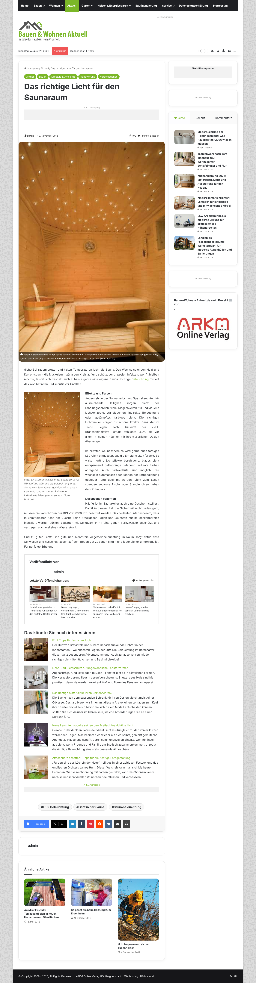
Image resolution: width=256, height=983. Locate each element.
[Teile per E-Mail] (117, 824)
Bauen (38, 5)
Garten (86, 5)
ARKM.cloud (147, 976)
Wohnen (54, 5)
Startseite (32, 68)
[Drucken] (126, 824)
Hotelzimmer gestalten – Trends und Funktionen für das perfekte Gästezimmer (43, 610)
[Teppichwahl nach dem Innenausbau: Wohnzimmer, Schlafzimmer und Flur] (184, 159)
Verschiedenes (109, 76)
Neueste (179, 118)
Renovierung (87, 76)
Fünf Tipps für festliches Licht (72, 640)
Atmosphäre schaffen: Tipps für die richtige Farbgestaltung (91, 758)
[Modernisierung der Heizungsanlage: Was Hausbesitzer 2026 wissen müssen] (184, 137)
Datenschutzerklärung (193, 5)
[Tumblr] (81, 824)
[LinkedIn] (72, 824)
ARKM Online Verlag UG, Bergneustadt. (99, 976)
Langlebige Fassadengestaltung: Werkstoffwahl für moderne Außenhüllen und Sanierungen (215, 245)
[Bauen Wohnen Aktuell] (53, 31)
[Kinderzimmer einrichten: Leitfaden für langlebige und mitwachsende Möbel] (184, 203)
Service (167, 5)
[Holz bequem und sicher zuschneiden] (138, 909)
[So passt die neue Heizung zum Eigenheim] (91, 892)
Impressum (220, 5)
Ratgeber (117, 601)
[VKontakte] (108, 824)
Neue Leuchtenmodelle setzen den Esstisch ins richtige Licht (92, 725)
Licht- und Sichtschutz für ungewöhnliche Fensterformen (90, 668)
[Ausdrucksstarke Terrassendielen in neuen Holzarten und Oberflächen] (44, 892)
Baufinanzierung (146, 5)
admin (30, 135)
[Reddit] (99, 824)
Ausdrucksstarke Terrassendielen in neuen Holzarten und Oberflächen (41, 913)
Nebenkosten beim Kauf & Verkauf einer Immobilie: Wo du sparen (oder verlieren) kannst (107, 612)
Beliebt (200, 118)
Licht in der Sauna (91, 807)
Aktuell (71, 5)
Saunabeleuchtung (127, 807)
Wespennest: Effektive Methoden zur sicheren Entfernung (104, 50)
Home (24, 5)
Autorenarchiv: (144, 580)
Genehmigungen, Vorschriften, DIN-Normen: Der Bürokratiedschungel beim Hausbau (75, 612)
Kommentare (223, 118)
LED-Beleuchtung (56, 807)
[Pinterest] (90, 824)
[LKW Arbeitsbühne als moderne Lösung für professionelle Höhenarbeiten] (184, 221)
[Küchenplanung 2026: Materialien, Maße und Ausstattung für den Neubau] (184, 181)
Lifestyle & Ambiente (63, 76)
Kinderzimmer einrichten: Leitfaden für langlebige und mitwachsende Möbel (214, 201)
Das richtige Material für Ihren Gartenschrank (82, 693)
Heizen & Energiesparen (113, 5)
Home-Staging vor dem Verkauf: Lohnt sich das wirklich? (137, 610)
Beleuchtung (140, 379)
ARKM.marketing (165, 17)
